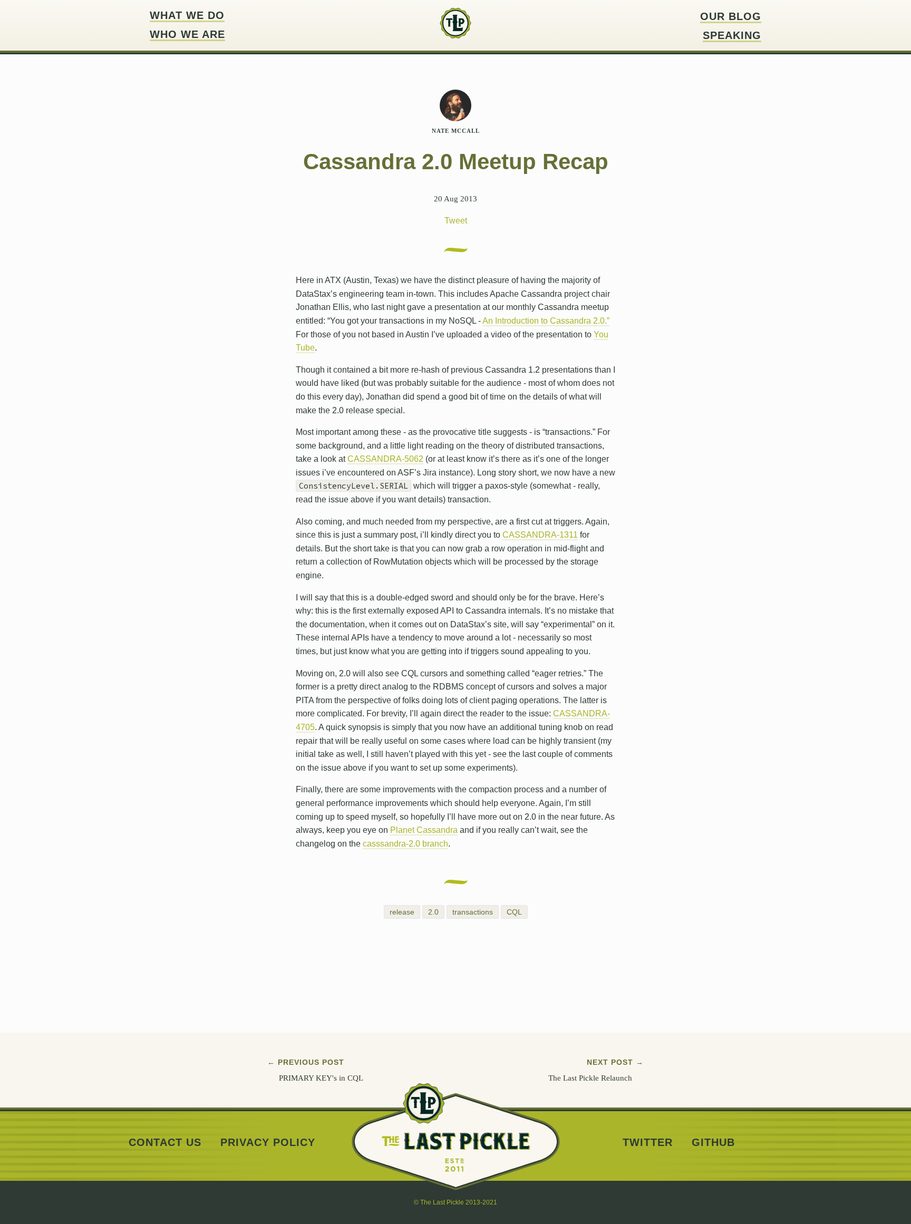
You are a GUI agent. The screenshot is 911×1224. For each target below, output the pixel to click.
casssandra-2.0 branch (405, 843)
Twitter (648, 1142)
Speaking (732, 35)
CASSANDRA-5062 (385, 458)
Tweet (455, 220)
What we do (187, 15)
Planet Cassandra (424, 829)
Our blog (730, 16)
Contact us (165, 1142)
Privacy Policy (267, 1142)
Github (713, 1142)
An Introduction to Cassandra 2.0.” (545, 320)
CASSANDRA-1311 (540, 534)
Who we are (187, 34)
